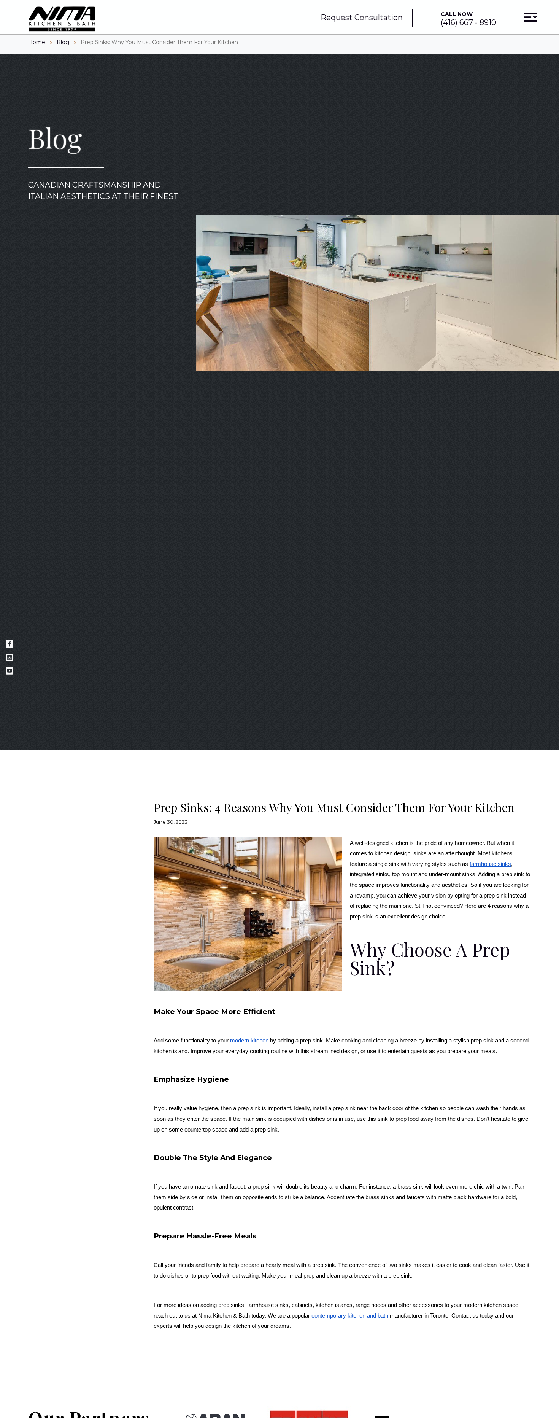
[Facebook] (9, 645)
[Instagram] (9, 658)
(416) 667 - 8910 (468, 19)
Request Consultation (362, 17)
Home (36, 42)
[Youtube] (9, 671)
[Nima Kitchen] (62, 19)
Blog (63, 42)
